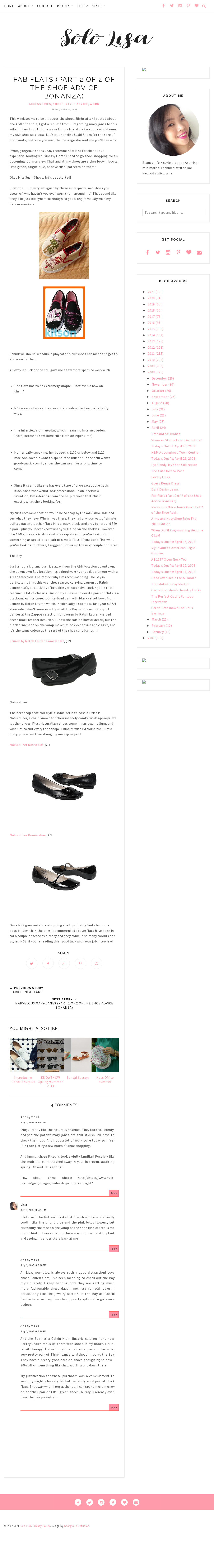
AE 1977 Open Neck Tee (169, 559)
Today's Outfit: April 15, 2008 (173, 542)
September (160, 397)
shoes (58, 104)
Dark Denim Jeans (165, 489)
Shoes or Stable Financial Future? (176, 440)
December (160, 378)
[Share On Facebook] (48, 963)
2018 (152, 310)
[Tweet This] (31, 963)
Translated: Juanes (165, 434)
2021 (152, 292)
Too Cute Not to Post (167, 471)
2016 (152, 322)
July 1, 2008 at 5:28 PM (33, 1265)
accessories (40, 104)
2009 (152, 366)
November (160, 384)
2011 (152, 353)
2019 (152, 304)
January (158, 632)
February (159, 625)
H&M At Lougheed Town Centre (175, 452)
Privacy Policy (41, 1526)
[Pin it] (80, 963)
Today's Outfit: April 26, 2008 (173, 458)
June (156, 415)
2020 (152, 298)
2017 (152, 316)
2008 (152, 372)
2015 (152, 329)
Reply (114, 1193)
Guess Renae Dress (165, 483)
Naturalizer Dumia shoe (28, 835)
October (158, 391)
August (157, 403)
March (157, 619)
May (155, 421)
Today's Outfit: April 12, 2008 (173, 565)
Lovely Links (160, 477)
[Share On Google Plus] (64, 963)
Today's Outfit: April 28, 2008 (173, 446)
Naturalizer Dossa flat (27, 745)
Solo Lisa (25, 1526)
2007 (152, 638)
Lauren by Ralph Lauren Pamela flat (37, 641)
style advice (76, 104)
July (155, 409)
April (156, 427)
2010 (152, 360)
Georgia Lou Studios (76, 1526)
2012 (152, 347)
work (94, 104)
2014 (152, 335)
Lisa (23, 1204)
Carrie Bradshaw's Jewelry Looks (176, 590)
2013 (152, 341)
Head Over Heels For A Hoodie (173, 578)
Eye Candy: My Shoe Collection (174, 465)
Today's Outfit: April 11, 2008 (173, 572)
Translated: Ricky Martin (170, 584)
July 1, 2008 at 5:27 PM (33, 1122)
